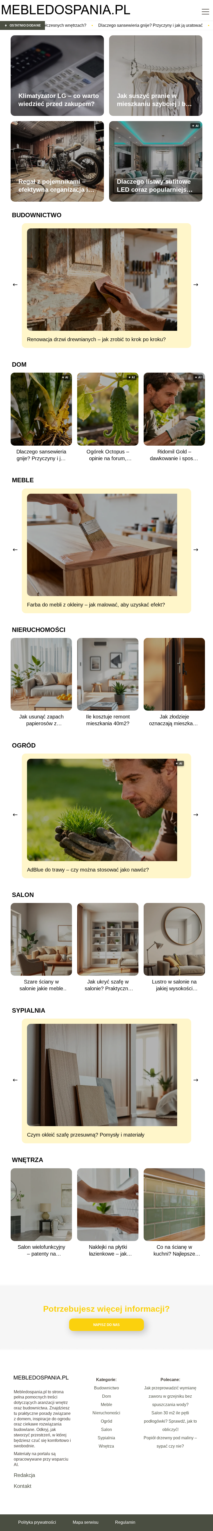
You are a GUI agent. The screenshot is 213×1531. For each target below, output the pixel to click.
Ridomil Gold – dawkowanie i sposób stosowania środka (174, 455)
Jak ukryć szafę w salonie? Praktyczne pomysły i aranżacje (108, 985)
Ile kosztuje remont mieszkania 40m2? (108, 720)
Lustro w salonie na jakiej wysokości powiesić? (174, 985)
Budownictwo (37, 215)
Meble (23, 480)
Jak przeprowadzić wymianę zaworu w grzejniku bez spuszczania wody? (170, 1396)
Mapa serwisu (85, 1522)
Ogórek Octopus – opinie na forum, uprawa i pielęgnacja (107, 455)
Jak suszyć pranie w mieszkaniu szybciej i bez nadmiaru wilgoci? (154, 100)
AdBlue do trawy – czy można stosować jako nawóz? (88, 870)
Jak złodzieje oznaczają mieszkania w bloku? (174, 720)
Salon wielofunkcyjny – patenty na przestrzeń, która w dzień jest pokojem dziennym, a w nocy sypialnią (41, 1250)
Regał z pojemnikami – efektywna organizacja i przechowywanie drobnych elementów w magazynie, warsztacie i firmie (53, 186)
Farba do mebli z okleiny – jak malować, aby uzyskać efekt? (96, 605)
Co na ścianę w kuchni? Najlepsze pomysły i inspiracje (174, 1250)
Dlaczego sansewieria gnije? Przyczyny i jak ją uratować (71, 25)
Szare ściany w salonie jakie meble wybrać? (41, 985)
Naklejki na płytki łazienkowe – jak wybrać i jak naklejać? (108, 1250)
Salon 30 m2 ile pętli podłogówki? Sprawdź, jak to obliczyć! (170, 1421)
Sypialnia (28, 1010)
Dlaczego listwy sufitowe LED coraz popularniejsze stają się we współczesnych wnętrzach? (155, 186)
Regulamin (125, 1522)
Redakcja (24, 1475)
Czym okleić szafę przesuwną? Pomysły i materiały (85, 1135)
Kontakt (22, 1486)
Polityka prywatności (37, 1522)
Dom (19, 364)
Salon (23, 894)
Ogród (24, 745)
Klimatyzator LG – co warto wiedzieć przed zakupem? (58, 99)
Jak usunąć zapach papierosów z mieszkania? (41, 720)
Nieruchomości (38, 629)
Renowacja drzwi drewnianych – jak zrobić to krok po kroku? (96, 339)
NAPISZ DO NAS (106, 1325)
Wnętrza (27, 1159)
